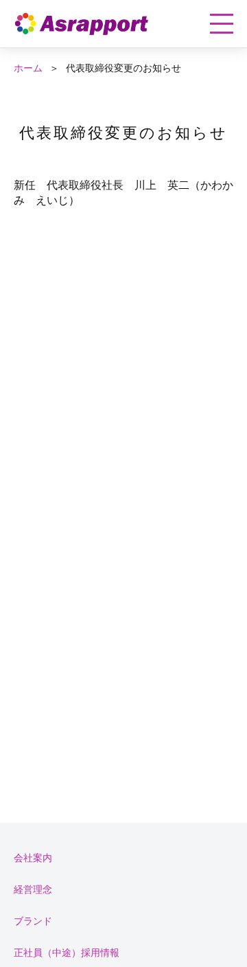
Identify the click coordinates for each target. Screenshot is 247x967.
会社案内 (33, 857)
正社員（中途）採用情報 (66, 952)
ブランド (33, 920)
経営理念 (33, 889)
